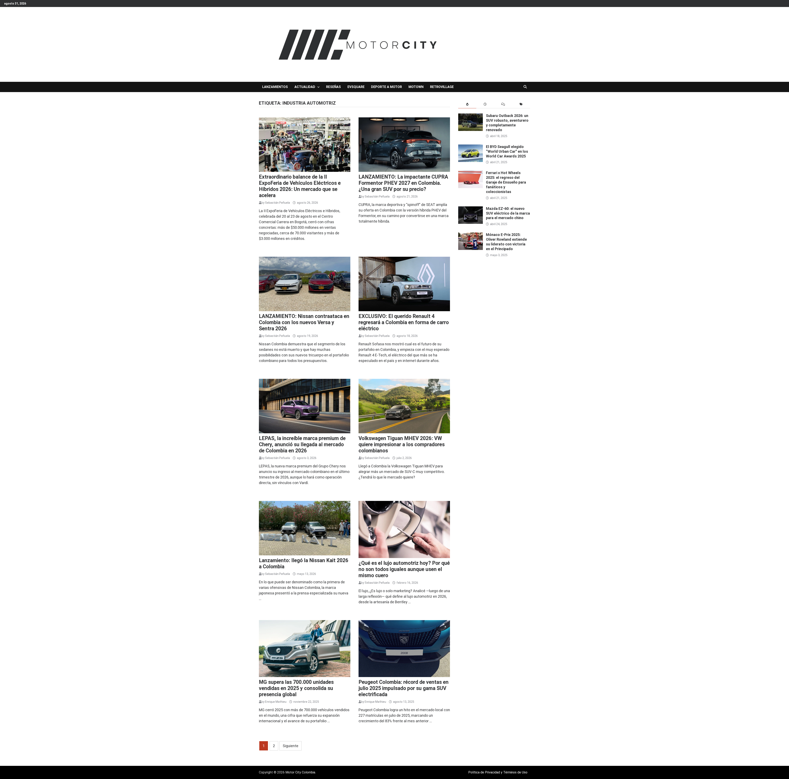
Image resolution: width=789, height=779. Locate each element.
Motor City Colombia (300, 772)
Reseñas (333, 87)
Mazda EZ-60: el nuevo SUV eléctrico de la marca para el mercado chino (508, 213)
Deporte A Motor (386, 87)
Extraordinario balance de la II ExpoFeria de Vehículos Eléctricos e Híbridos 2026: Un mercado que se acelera (300, 186)
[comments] (503, 104)
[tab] (467, 104)
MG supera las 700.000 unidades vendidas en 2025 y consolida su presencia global (296, 688)
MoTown (415, 87)
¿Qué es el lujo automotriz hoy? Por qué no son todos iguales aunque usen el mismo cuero (404, 569)
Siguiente (290, 746)
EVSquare (356, 87)
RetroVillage (442, 87)
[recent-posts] (485, 104)
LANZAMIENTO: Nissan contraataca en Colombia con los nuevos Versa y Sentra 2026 (304, 322)
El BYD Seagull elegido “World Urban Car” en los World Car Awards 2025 (507, 151)
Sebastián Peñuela (277, 202)
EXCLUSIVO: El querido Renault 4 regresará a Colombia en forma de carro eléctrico (404, 322)
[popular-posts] (467, 104)
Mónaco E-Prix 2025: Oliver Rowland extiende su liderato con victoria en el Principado (506, 241)
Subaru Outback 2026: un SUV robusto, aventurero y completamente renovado (507, 122)
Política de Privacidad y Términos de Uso (497, 772)
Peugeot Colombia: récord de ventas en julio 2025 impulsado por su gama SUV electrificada (404, 688)
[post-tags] (521, 104)
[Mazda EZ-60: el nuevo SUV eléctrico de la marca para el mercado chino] (470, 209)
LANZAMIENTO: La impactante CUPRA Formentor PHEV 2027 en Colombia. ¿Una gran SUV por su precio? (403, 183)
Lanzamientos (275, 87)
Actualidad (304, 87)
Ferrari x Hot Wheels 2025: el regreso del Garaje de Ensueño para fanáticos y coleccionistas (506, 182)
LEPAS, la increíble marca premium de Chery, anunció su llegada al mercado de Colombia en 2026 (302, 444)
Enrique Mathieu (275, 701)
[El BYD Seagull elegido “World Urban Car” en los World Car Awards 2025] (470, 147)
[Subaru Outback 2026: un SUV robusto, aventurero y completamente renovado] (470, 116)
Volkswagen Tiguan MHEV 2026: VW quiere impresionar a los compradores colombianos (402, 444)
